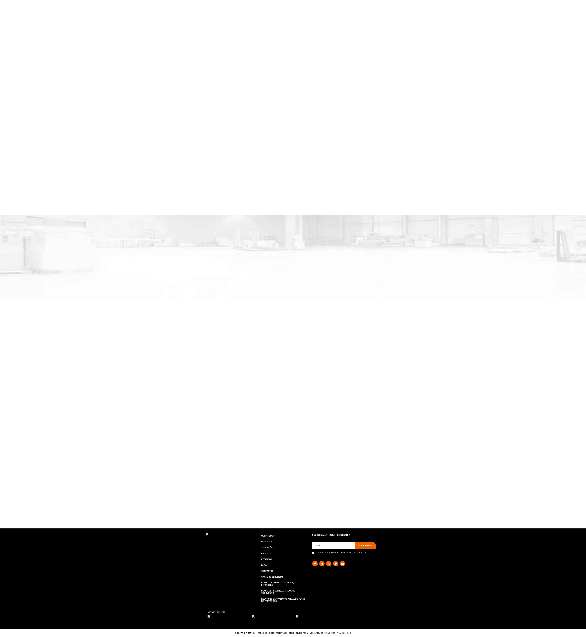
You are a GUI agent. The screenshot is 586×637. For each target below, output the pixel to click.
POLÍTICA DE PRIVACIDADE (323, 633)
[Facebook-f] (315, 563)
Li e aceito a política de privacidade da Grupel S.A (341, 552)
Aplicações (267, 547)
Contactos (267, 571)
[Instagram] (328, 563)
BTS (309, 633)
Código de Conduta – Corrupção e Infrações (280, 584)
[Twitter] (335, 563)
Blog (264, 565)
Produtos (266, 542)
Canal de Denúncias (272, 577)
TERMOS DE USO (344, 633)
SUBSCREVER (365, 545)
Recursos (266, 559)
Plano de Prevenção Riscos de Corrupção (278, 592)
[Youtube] (342, 563)
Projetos (266, 553)
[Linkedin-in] (322, 563)
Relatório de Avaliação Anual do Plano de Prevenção (283, 600)
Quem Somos (268, 536)
